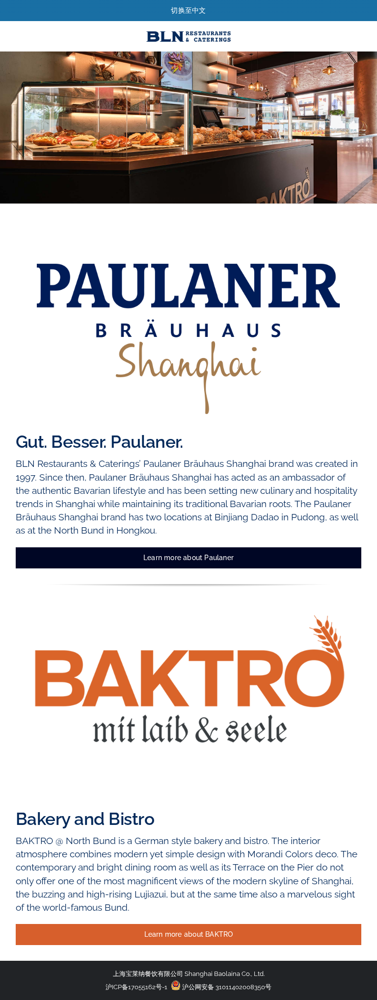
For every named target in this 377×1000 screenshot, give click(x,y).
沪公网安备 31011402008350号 (226, 987)
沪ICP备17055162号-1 (136, 987)
